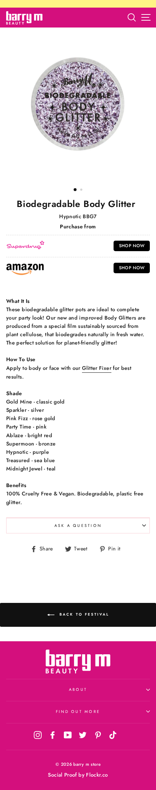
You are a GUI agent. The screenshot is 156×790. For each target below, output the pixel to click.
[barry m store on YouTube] (68, 735)
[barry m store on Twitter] (83, 735)
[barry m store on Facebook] (53, 735)
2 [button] (82, 190)
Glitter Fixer (96, 368)
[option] (78, 105)
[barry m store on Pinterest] (98, 735)
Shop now (132, 245)
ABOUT (78, 689)
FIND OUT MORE (78, 711)
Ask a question (78, 525)
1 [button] (75, 190)
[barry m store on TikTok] (113, 735)
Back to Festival (83, 614)
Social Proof (62, 774)
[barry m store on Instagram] (38, 735)
